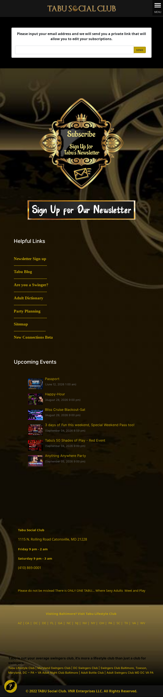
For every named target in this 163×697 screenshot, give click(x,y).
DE (44, 623)
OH (101, 623)
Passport (52, 379)
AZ (20, 623)
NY (93, 623)
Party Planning (27, 311)
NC (69, 623)
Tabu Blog (23, 271)
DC (36, 623)
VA (134, 623)
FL (52, 623)
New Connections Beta (33, 337)
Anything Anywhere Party (65, 455)
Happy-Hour (55, 394)
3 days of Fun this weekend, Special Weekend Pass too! (89, 425)
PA (110, 623)
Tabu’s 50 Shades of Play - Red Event (75, 440)
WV (142, 623)
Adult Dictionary (28, 298)
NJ (76, 623)
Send (139, 50)
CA (27, 623)
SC (118, 623)
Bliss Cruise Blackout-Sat (65, 409)
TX (126, 623)
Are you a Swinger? (31, 285)
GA (60, 623)
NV (85, 623)
